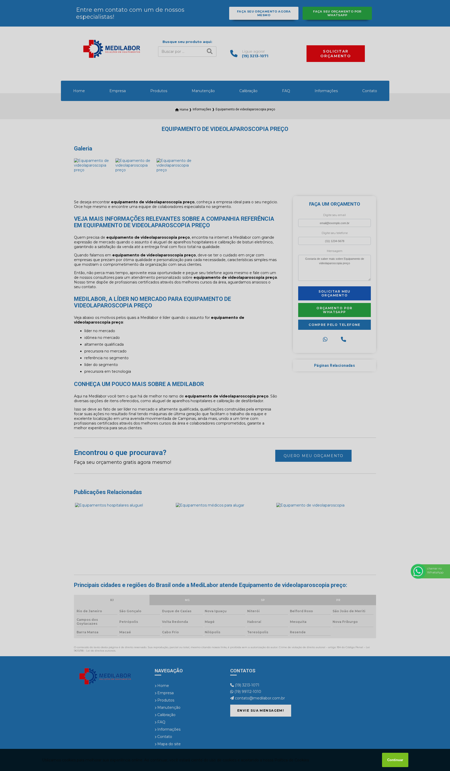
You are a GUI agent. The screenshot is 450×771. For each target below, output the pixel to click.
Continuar (395, 760)
